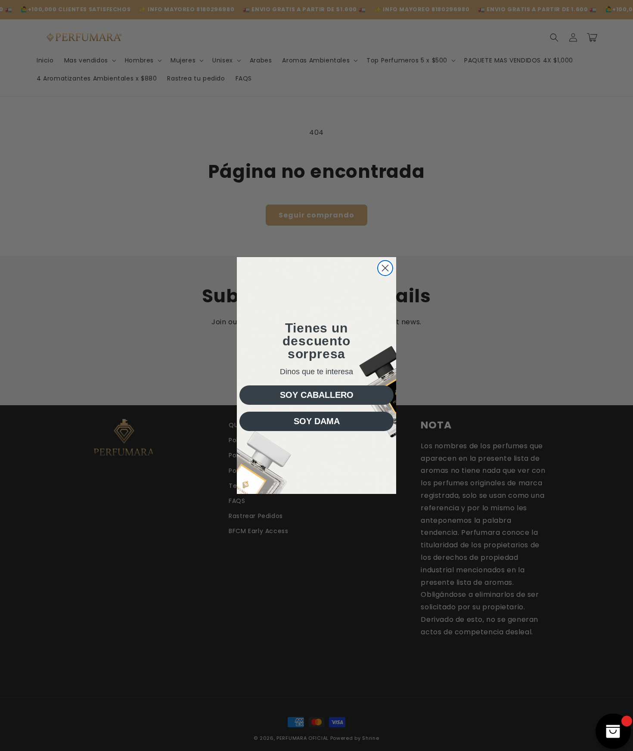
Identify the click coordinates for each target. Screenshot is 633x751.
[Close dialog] (385, 268)
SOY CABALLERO (317, 395)
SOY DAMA (317, 421)
